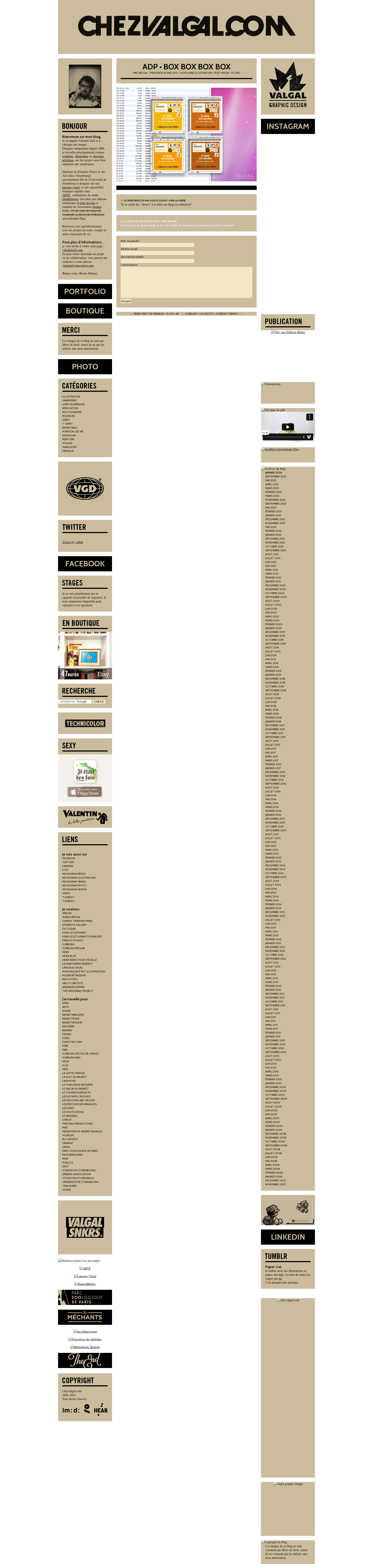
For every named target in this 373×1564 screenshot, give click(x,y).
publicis (67, 1162)
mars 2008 (272, 1168)
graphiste (67, 156)
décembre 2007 (275, 1180)
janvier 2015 (273, 861)
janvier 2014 (273, 908)
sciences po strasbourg (79, 1170)
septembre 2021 (275, 550)
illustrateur (81, 156)
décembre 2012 (275, 947)
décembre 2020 (275, 585)
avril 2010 (272, 1071)
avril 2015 (271, 849)
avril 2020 (272, 616)
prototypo (69, 979)
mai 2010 (271, 1067)
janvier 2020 (273, 628)
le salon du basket (75, 1088)
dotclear (69, 928)
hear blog (69, 955)
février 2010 (273, 1079)
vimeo (66, 893)
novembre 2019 (275, 635)
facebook (68, 858)
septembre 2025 (275, 476)
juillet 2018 (273, 698)
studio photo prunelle (78, 1178)
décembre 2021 (275, 538)
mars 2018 (272, 713)
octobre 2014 (274, 873)
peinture (68, 439)
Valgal (143, 72)
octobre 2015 (274, 826)
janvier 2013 (273, 943)
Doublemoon (70, 199)
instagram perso (74, 873)
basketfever (70, 1018)
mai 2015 (270, 845)
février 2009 (274, 1126)
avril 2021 (271, 569)
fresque (68, 450)
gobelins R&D (71, 1057)
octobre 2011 (274, 1001)
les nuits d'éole (73, 1111)
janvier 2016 (273, 814)
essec (66, 1038)
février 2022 (273, 530)
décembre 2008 (275, 1133)
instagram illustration (78, 877)
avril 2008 (272, 1164)
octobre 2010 (274, 1048)
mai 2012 (270, 974)
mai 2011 (270, 1020)
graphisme (69, 400)
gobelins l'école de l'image (80, 1053)
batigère (68, 1026)
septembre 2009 (276, 1098)
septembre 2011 (275, 1005)
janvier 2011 (272, 1036)
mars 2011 (271, 1028)
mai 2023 (270, 507)
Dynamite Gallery (74, 924)
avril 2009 (272, 1118)
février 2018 (273, 717)
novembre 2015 (275, 822)
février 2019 (273, 670)
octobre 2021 (274, 546)
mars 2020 (272, 620)
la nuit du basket (74, 1076)
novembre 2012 (275, 950)
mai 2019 (270, 659)
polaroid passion (74, 975)
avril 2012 (271, 978)
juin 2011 (270, 1017)
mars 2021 (271, 573)
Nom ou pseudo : (130, 240)
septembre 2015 (275, 830)
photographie (72, 412)
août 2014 (272, 880)
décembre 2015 (275, 818)
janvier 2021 (273, 581)
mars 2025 (272, 488)
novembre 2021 (275, 542)
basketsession (72, 1022)
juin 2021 (270, 562)
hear (65, 952)
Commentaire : (129, 264)
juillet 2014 (273, 884)
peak (65, 1158)
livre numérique (73, 404)
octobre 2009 (275, 1094)
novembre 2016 (275, 775)
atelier (67, 443)
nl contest (70, 1139)
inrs (65, 1069)
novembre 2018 (275, 682)
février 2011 (273, 1032)
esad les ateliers (74, 932)
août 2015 (272, 834)
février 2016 (273, 810)
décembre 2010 (275, 1040)
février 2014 (273, 904)
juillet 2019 (273, 651)
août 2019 (272, 647)
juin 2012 (270, 970)
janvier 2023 (273, 515)
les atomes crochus (76, 1096)
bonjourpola (71, 917)
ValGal (172, 221)
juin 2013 (270, 923)
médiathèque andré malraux (82, 1131)
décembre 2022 (275, 519)
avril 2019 (271, 663)
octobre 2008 (275, 1141)
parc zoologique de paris (80, 1150)
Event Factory (72, 1041)
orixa (66, 1146)
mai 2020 (271, 612)
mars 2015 (272, 853)
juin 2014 (271, 888)
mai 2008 (271, 1161)
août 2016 (272, 787)
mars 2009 (272, 1122)
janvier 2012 (273, 989)
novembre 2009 (275, 1091)
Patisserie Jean (72, 1154)
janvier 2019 (273, 674)
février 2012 (273, 985)
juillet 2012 (272, 966)
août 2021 (272, 554)
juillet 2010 (273, 1059)
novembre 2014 (275, 869)
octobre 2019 (274, 639)
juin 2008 (271, 1157)
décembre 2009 (275, 1087)
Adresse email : (130, 248)
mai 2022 (270, 527)
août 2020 (272, 600)
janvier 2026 (273, 472)
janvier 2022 (273, 534)
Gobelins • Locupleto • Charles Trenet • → (214, 313)
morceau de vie (72, 431)
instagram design (74, 889)
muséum (68, 1135)
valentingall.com (72, 250)
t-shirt (67, 423)
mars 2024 (272, 495)
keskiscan (69, 435)
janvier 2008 (273, 1176)
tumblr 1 (68, 897)
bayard (67, 1030)
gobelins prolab (73, 948)
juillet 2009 (273, 1106)
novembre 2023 (275, 499)
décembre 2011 (274, 993)
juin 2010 (271, 1063)
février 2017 (273, 764)
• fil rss (235, 72)
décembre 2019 (275, 632)
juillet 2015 (273, 838)
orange (67, 1143)
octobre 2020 (274, 593)
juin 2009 (271, 1110)
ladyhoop (69, 1080)
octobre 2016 (274, 779)
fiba (65, 1049)
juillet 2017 (272, 744)
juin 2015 (271, 842)
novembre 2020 (275, 589)
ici (280, 1278)
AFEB (65, 1003)
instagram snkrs (74, 881)
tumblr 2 (68, 901)
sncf (65, 1166)
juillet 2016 (272, 791)
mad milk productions (77, 1123)
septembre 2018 (275, 690)
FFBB (65, 1045)
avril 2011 (271, 1024)
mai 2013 (270, 927)
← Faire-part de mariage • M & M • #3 (154, 313)
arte (65, 1006)
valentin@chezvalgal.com (78, 265)
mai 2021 (270, 565)
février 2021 (273, 577)
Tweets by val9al (72, 542)
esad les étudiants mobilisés (82, 936)
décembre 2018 (275, 678)
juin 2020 (271, 608)
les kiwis (68, 1108)
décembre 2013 (275, 912)
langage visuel (71, 187)
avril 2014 (271, 896)
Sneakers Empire (73, 987)
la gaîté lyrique (73, 1073)
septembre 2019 (275, 643)
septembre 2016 (275, 783)
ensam (66, 1034)
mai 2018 (270, 705)
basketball (70, 427)
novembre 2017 (275, 729)
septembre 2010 (275, 1052)
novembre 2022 (275, 523)
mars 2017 (271, 760)
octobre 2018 (274, 686)
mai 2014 (270, 892)
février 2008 (274, 1172)
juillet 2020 (273, 604)
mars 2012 (271, 982)
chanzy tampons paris (77, 920)
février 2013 (273, 939)
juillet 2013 (272, 919)
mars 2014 (272, 900)
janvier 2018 (273, 721)
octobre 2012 (274, 954)
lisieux (66, 1119)
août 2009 (272, 1102)
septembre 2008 (276, 1145)
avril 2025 (272, 484)
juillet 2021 (272, 558)
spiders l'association (76, 1174)
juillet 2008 (273, 1153)
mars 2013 (271, 935)
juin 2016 (270, 795)
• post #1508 (221, 72)
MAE (65, 1127)
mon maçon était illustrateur (83, 971)
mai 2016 (270, 799)
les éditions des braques (79, 1104)
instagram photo (74, 885)
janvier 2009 (273, 1129)
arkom (66, 913)
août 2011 (271, 1009)
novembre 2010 (275, 1044)
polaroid (68, 415)
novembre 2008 (275, 1137)
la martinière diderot (77, 963)
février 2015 (273, 857)
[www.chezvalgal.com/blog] (186, 27)
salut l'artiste (72, 983)
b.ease (66, 1010)
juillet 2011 (272, 1013)
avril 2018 (271, 709)
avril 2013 (271, 931)
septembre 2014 (275, 877)
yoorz (66, 1189)
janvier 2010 (273, 1083)
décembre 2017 (275, 725)
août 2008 (272, 1149)
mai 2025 (271, 480)
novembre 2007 (275, 1184)
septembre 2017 (275, 737)
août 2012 (272, 962)
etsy (65, 869)
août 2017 (272, 740)
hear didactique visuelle (79, 959)
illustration (203, 72)
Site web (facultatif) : (133, 256)
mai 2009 (271, 1114)
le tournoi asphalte (76, 1092)
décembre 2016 (275, 772)
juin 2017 (270, 748)
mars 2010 (272, 1075)
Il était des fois (86, 203)
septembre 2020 (276, 597)
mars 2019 (272, 667)
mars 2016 (271, 807)
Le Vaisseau (70, 1115)
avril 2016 (271, 803)
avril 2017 (271, 756)
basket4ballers (73, 1014)
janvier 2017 (273, 768)
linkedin (67, 866)
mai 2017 (270, 752)
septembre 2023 (275, 503)
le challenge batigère (77, 1084)
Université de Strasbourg (80, 1181)
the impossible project (77, 990)
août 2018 (272, 694)
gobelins (68, 944)
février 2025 (273, 492)
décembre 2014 (275, 865)
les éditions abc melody (78, 1100)
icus (65, 1065)
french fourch (72, 940)
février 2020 (273, 624)
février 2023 (273, 511)
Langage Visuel (72, 967)
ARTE (66, 195)
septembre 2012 (275, 958)
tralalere (69, 1185)
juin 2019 (271, 655)
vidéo (66, 419)
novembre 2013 (275, 915)
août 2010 (272, 1056)
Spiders (96, 207)
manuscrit (69, 447)
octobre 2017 (274, 733)
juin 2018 (271, 702)
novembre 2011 (274, 997)
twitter (68, 862)
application (70, 408)
